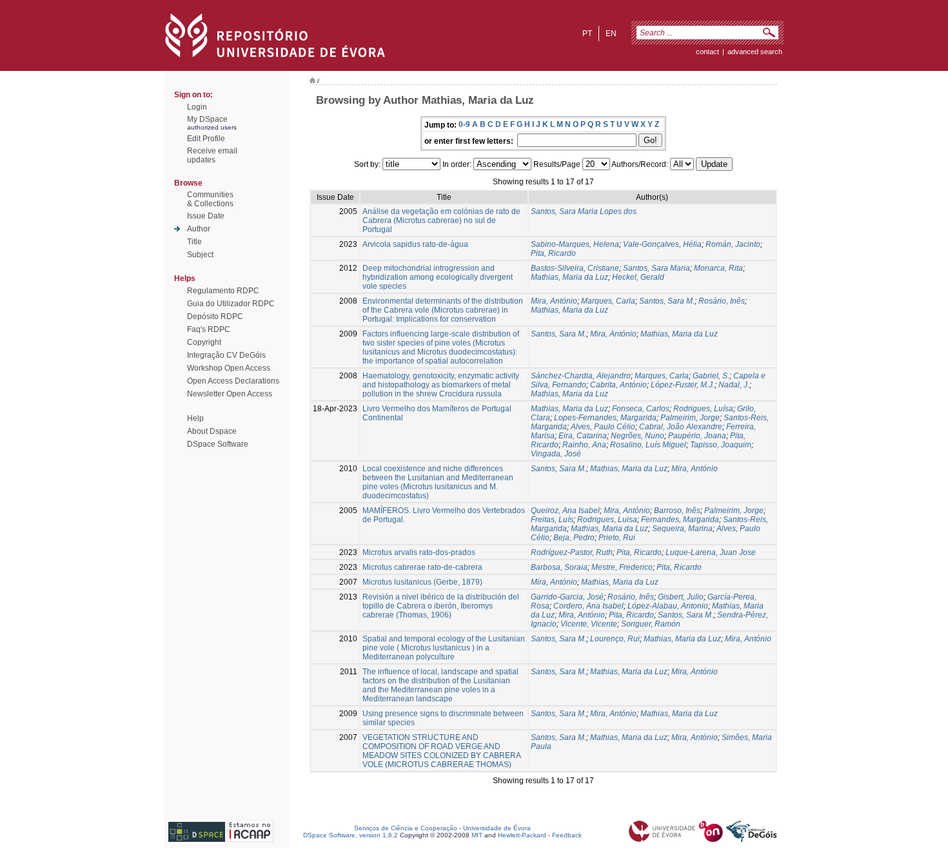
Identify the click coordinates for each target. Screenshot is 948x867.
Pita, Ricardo (553, 253)
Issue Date (205, 215)
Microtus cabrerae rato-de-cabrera (422, 567)
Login (197, 107)
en (611, 33)
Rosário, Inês (721, 301)
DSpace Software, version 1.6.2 (350, 835)
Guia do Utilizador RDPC (231, 303)
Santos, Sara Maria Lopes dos (584, 211)
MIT (476, 835)
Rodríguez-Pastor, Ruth (572, 552)
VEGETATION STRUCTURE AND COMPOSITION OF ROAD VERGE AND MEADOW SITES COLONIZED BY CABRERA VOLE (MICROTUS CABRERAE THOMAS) (441, 751)
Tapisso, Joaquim (720, 444)
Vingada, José (556, 453)
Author (198, 228)
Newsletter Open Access (229, 393)
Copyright (204, 342)
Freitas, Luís (552, 519)
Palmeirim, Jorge (690, 417)
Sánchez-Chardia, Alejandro (581, 375)
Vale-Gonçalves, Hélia (662, 244)
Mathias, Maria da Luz (569, 277)
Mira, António (554, 301)
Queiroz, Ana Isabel (565, 510)
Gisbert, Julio (681, 596)
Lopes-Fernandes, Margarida (605, 417)
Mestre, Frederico (622, 567)
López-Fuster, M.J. (683, 384)
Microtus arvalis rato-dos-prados (418, 552)
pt (587, 33)
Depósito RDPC (215, 316)
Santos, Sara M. (667, 301)
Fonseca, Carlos (640, 408)
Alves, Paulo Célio (603, 426)
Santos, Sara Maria (656, 268)
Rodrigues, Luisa (607, 519)
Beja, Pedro (574, 537)
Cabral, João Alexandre (680, 426)
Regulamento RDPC (223, 290)
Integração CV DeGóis (226, 355)
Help (195, 418)
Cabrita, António (618, 384)
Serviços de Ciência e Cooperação (405, 828)
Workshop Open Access (228, 368)
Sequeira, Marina (682, 528)
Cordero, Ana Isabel (588, 605)
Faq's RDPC (208, 329)
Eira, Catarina (582, 435)
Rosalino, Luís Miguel (648, 444)
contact (707, 51)
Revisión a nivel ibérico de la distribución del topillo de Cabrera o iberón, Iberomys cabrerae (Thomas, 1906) (440, 605)
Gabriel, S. (711, 375)
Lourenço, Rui (615, 638)
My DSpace (207, 119)
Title (194, 241)
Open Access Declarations (233, 380)
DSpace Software (217, 444)
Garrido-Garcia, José (567, 596)
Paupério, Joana (697, 435)
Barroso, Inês (677, 510)
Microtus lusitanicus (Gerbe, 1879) (422, 582)
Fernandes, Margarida (680, 519)
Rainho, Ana (584, 444)
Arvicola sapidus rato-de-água (415, 244)
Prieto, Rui (616, 537)
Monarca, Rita (718, 268)
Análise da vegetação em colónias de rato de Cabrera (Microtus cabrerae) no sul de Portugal (441, 220)
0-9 (464, 124)
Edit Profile (206, 138)
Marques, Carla (608, 301)
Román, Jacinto (733, 244)
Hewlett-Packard (522, 835)
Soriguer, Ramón (650, 623)
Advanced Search (754, 51)
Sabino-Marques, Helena (575, 244)
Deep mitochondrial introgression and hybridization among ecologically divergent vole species (437, 277)
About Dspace (212, 431)
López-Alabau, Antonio (667, 605)
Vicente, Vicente (588, 623)
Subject (200, 254)
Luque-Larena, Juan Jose (711, 552)
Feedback (567, 835)
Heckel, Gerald (638, 277)
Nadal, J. (733, 384)
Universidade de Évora (497, 828)
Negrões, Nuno (637, 435)
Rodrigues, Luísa (703, 408)
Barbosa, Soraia (559, 567)
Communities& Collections (210, 199)
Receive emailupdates (212, 155)
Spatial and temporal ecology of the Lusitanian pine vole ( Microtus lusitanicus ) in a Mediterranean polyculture (443, 647)
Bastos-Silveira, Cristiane (575, 268)
